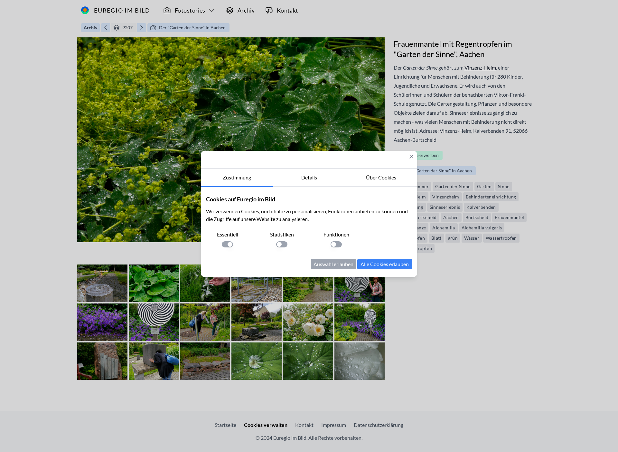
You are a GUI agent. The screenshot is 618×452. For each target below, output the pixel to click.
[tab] (237, 178)
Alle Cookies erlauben (384, 264)
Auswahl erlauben (333, 264)
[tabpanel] (309, 232)
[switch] (227, 244)
